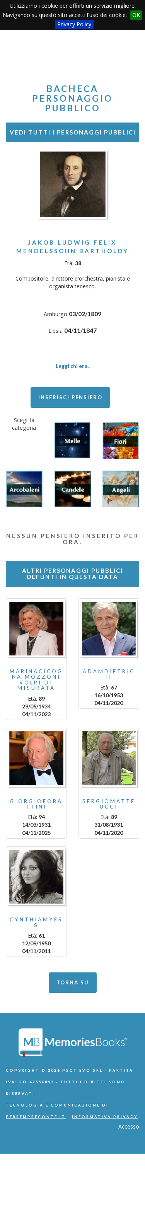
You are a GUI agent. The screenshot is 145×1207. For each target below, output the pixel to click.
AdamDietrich (109, 674)
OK (136, 15)
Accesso (128, 1126)
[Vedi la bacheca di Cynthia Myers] (36, 877)
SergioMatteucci (108, 804)
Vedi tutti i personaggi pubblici (73, 132)
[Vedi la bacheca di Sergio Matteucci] (109, 758)
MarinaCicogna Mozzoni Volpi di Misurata (36, 679)
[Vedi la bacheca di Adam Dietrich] (109, 628)
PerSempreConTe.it (36, 1117)
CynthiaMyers (36, 922)
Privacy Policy (74, 24)
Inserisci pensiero (70, 397)
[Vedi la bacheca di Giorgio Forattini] (36, 758)
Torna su (72, 982)
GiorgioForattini (36, 804)
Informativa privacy (105, 1117)
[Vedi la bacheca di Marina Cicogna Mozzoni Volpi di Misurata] (36, 628)
